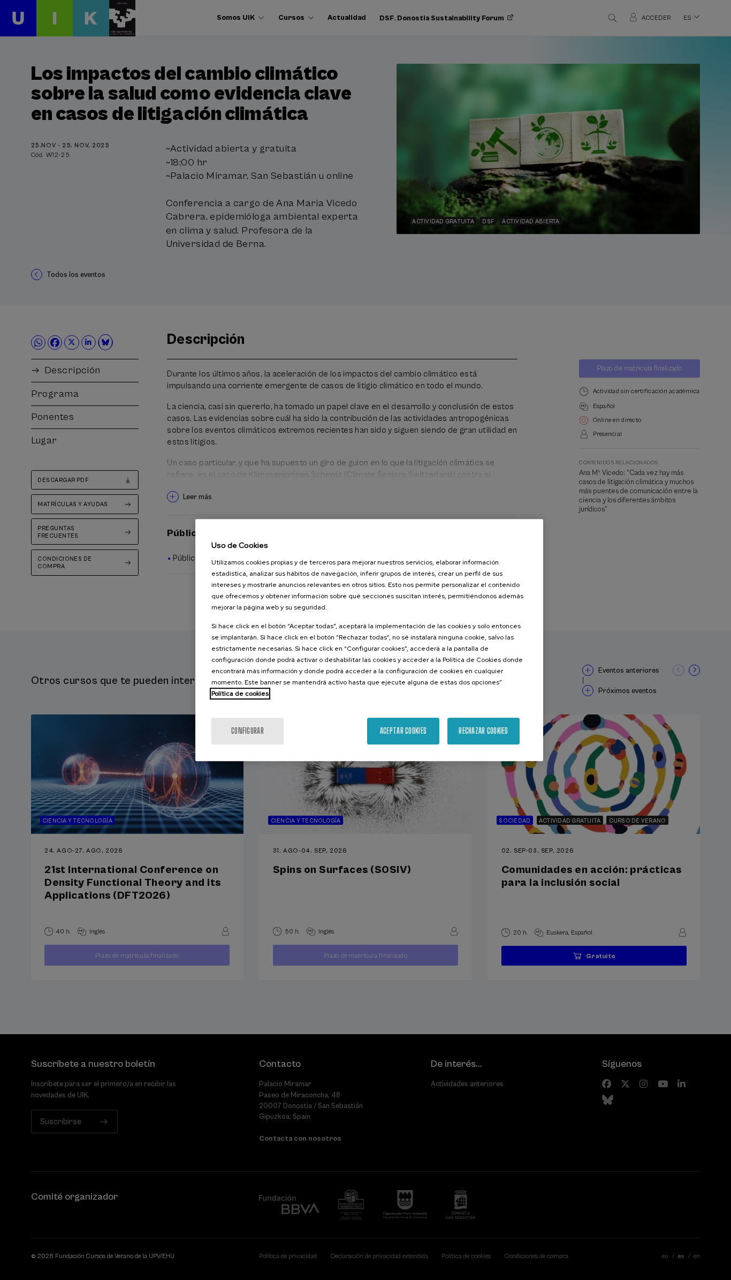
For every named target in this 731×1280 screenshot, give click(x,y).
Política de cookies (240, 693)
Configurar (247, 730)
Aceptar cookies (403, 730)
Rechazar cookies (483, 730)
